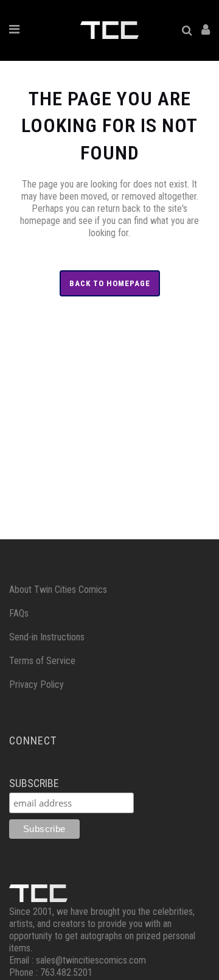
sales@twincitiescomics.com (91, 960)
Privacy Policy (36, 684)
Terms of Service (42, 661)
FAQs (19, 613)
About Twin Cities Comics (58, 589)
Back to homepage (109, 283)
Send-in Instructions (47, 637)
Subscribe (34, 783)
